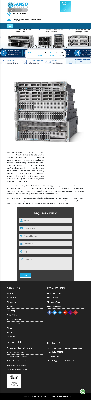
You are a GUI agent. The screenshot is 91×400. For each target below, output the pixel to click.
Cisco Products (54, 293)
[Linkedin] (60, 312)
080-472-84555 (20, 14)
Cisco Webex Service (17, 352)
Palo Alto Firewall (55, 302)
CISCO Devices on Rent (17, 369)
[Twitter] (54, 312)
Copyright (23, 396)
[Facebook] (49, 312)
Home (29, 53)
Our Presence (14, 324)
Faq (10, 332)
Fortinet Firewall (54, 306)
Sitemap (11, 311)
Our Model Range (15, 319)
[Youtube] (75, 312)
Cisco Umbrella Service (17, 356)
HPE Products (53, 298)
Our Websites (14, 315)
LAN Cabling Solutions (17, 365)
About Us (12, 298)
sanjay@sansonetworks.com (62, 361)
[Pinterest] (65, 312)
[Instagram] (70, 312)
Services (11, 306)
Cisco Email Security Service (19, 361)
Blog (10, 328)
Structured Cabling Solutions (20, 348)
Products (12, 302)
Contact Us (13, 336)
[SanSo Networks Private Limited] (18, 6)
